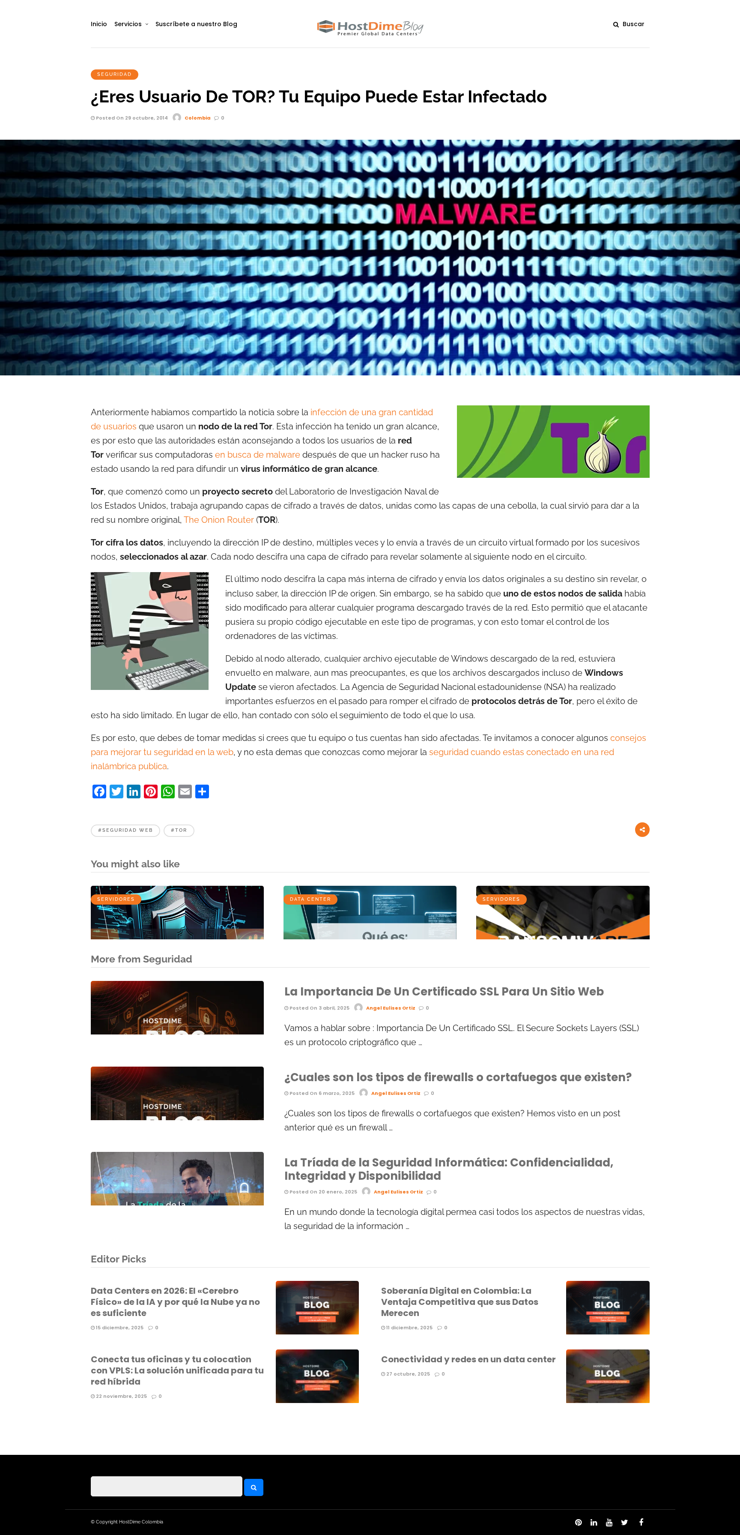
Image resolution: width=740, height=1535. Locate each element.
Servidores (116, 899)
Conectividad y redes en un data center (468, 1359)
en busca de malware (257, 455)
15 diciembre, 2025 (119, 1327)
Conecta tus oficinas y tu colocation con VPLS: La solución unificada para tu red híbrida (177, 1370)
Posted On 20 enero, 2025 (322, 1191)
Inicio (99, 24)
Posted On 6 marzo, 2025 (321, 1093)
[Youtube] (609, 1522)
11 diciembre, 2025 (409, 1327)
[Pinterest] (578, 1522)
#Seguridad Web (125, 830)
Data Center (310, 899)
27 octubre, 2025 (407, 1373)
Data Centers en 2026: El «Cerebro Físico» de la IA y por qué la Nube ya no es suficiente (175, 1302)
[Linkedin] (593, 1522)
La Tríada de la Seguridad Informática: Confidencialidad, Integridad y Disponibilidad (448, 1169)
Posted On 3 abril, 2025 (318, 1007)
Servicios (128, 24)
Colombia (198, 117)
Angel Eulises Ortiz (390, 1007)
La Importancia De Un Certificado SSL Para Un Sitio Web (444, 991)
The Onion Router (219, 520)
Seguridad (114, 74)
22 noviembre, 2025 (121, 1396)
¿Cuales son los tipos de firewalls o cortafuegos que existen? (458, 1077)
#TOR (179, 830)
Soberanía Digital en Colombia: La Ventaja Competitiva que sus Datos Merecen (459, 1302)
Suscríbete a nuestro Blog (196, 24)
